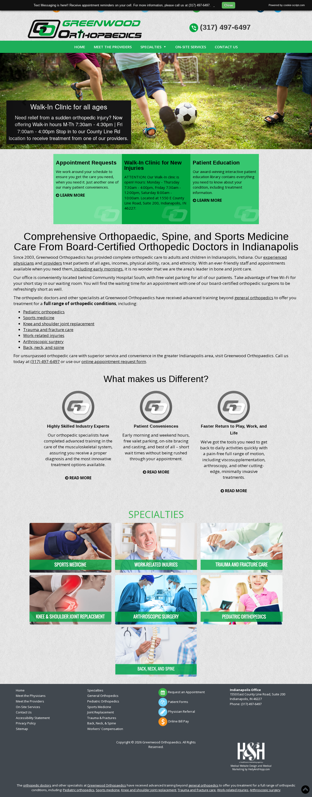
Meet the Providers (113, 46)
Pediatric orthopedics (44, 312)
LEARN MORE (72, 195)
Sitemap (22, 729)
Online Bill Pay (178, 721)
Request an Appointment (186, 692)
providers (52, 263)
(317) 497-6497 (224, 27)
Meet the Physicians (31, 695)
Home (79, 46)
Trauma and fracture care (48, 329)
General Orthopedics (102, 695)
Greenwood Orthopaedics (106, 785)
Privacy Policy (26, 723)
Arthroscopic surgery (43, 341)
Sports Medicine (99, 707)
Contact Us (226, 46)
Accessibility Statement (33, 718)
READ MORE (79, 477)
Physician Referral (181, 711)
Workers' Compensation (105, 729)
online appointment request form (113, 361)
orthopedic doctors (37, 785)
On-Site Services (190, 46)
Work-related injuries (43, 335)
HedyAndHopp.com (259, 769)
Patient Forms (177, 702)
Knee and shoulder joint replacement (58, 323)
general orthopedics (253, 297)
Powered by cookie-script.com (287, 5)
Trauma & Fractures (101, 718)
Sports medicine (38, 317)
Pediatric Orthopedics (103, 701)
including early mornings (98, 269)
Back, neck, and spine (43, 347)
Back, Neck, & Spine (101, 723)
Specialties (150, 46)
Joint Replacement (100, 712)
